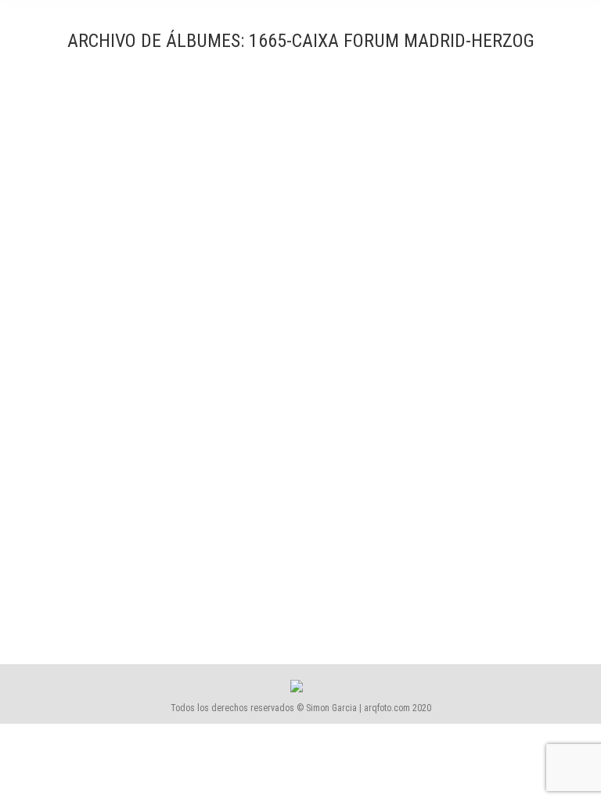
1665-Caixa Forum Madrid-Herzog (134, 573)
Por (243, 601)
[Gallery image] (300, 322)
